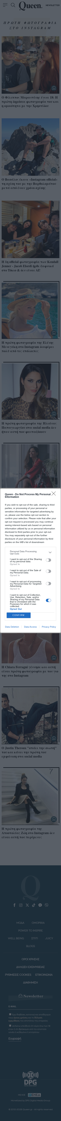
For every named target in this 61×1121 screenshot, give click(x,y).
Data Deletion (12, 626)
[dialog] (30, 560)
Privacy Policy (49, 626)
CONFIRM (19, 615)
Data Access (30, 626)
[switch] (48, 560)
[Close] (55, 494)
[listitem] (30, 552)
